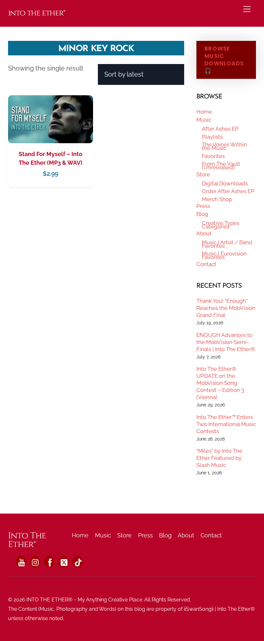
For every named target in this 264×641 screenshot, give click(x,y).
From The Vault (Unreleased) (221, 166)
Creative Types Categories (220, 225)
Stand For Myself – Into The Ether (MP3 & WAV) (50, 158)
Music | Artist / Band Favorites (227, 244)
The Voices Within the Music (224, 146)
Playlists (212, 137)
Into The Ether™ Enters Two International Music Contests (226, 424)
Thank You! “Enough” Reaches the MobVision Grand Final (225, 308)
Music (203, 119)
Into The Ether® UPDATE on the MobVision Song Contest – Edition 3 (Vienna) (220, 383)
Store (203, 174)
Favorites (213, 156)
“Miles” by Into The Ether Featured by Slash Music (219, 458)
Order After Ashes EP (228, 191)
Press (203, 206)
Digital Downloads (225, 183)
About (204, 233)
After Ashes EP (220, 128)
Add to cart (50, 132)
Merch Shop (217, 199)
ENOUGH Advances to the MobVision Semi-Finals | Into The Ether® (225, 342)
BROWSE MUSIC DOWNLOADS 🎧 (224, 60)
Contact (206, 264)
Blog (202, 214)
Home (204, 111)
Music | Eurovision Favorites (224, 255)
